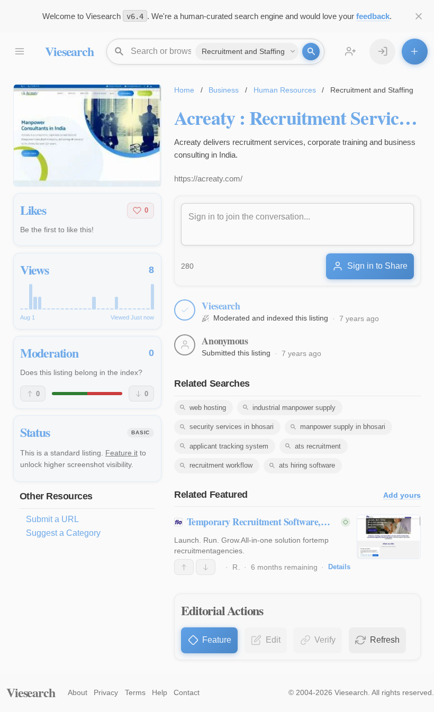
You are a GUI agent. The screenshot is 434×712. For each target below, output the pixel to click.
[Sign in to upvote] (184, 567)
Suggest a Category (63, 532)
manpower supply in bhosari (342, 427)
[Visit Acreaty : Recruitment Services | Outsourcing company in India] (87, 135)
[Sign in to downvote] (205, 567)
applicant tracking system (228, 446)
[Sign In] (382, 52)
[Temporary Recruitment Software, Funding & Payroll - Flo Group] (389, 537)
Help (159, 692)
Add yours (402, 495)
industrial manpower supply (294, 408)
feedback (373, 16)
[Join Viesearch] (351, 52)
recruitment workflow (220, 465)
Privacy (106, 692)
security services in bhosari (231, 427)
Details (339, 567)
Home (184, 90)
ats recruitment (318, 446)
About (77, 692)
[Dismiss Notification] (419, 16)
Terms (135, 692)
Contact (187, 692)
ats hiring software (307, 465)
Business (224, 90)
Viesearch (69, 51)
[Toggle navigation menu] (19, 52)
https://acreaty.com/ (208, 178)
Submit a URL (52, 519)
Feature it (121, 453)
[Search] (311, 51)
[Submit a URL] (415, 52)
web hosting (207, 408)
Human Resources (285, 90)
